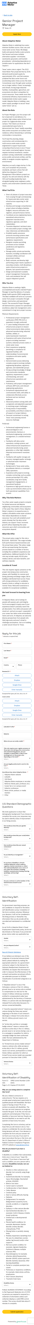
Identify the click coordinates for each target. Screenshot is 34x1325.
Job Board (8, 779)
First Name (8, 643)
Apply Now (17, 34)
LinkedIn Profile (9, 727)
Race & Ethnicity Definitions (11, 952)
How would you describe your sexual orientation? (15, 846)
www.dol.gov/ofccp (22, 1145)
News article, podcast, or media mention (15, 792)
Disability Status (9, 1283)
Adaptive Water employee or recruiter (17, 781)
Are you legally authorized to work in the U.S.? (16, 765)
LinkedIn (7, 777)
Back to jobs (8, 15)
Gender (6, 938)
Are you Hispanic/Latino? (11, 945)
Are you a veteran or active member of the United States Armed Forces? (17, 881)
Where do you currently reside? (14, 741)
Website (6, 734)
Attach (17, 675)
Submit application (17, 1312)
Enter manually (17, 690)
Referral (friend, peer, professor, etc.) (17, 784)
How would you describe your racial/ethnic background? (17, 836)
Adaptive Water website (13, 775)
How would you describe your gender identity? (15, 826)
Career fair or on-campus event (15, 786)
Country (6, 665)
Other (6, 795)
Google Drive (17, 685)
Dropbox (17, 680)
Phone (20, 665)
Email (6, 658)
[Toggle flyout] (13, 666)
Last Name (7, 650)
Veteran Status (8, 1061)
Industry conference (11, 788)
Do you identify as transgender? (13, 855)
